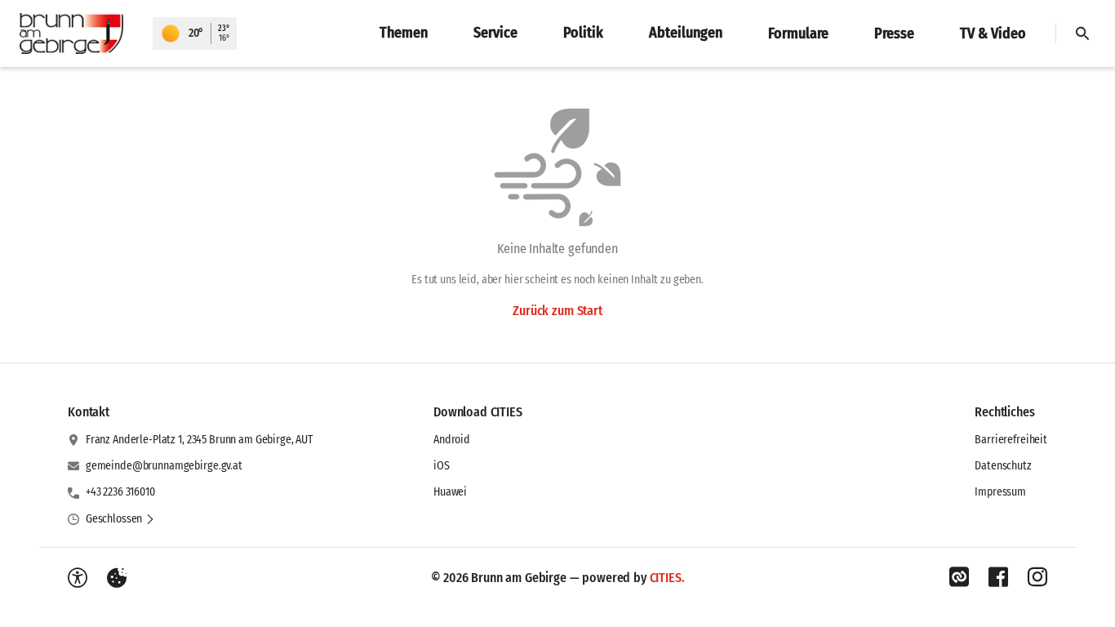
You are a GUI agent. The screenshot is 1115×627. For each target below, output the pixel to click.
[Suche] (1082, 33)
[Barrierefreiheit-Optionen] (77, 578)
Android (451, 440)
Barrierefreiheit (1011, 440)
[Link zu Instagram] (1037, 577)
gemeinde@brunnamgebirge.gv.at (164, 466)
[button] (120, 519)
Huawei (450, 492)
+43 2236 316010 (120, 492)
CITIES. (667, 577)
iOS (441, 466)
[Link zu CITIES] (959, 577)
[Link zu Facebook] (998, 577)
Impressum (1000, 492)
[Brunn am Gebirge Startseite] (76, 33)
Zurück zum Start (557, 310)
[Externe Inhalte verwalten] (117, 578)
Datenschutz (1003, 466)
